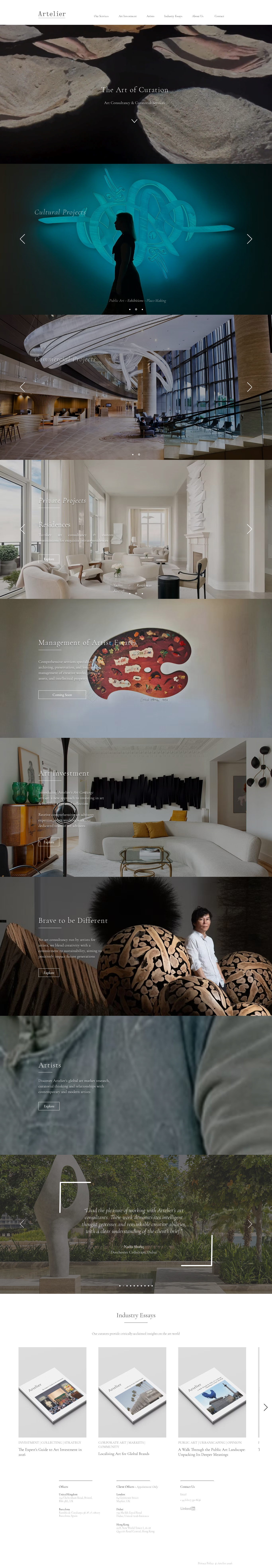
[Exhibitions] (136, 309)
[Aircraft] (142, 593)
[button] (103, 16)
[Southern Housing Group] (148, 1285)
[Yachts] (130, 593)
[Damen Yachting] (152, 1285)
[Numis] (137, 1285)
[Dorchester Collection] (123, 1285)
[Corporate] (139, 454)
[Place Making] (142, 309)
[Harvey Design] (145, 1285)
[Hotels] (132, 454)
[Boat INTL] (119, 1285)
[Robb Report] (141, 1285)
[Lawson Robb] (130, 1285)
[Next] (249, 239)
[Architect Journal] (134, 1285)
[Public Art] (130, 309)
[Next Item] (265, 1408)
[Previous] (22, 239)
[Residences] (136, 593)
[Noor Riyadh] (127, 1285)
